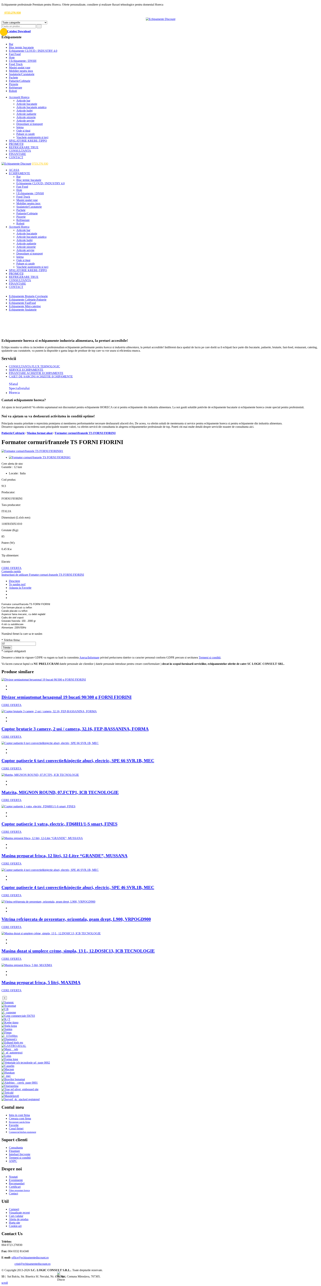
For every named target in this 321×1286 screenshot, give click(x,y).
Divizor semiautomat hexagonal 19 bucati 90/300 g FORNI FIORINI (66, 697)
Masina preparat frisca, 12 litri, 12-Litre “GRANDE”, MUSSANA (64, 855)
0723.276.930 (12, 12)
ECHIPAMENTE (19, 173)
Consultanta (16, 1147)
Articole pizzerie (26, 117)
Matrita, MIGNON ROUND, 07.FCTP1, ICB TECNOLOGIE (60, 792)
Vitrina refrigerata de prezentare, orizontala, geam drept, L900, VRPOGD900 (76, 919)
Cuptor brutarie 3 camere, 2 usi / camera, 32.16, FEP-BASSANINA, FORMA (75, 728)
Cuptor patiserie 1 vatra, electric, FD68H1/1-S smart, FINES (59, 824)
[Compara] (10, 597)
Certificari (15, 1186)
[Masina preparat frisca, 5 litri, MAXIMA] (26, 965)
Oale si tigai (23, 130)
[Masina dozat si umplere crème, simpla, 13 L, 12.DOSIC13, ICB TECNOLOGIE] (51, 933)
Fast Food (15, 54)
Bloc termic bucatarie (21, 47)
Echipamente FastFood (22, 302)
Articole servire (25, 120)
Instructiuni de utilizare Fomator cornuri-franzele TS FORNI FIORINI (42, 574)
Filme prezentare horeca (19, 1190)
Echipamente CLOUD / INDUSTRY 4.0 (33, 50)
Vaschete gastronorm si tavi (32, 137)
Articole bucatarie (26, 103)
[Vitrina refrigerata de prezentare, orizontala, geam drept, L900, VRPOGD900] (48, 901)
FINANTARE (17, 154)
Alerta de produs (18, 1219)
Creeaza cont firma (20, 1118)
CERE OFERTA (11, 568)
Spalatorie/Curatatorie (21, 74)
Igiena (20, 127)
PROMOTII (16, 144)
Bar (11, 44)
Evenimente (16, 1180)
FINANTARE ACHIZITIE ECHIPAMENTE (36, 373)
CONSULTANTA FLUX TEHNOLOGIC (34, 366)
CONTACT (16, 157)
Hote (12, 57)
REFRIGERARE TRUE (23, 147)
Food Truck (16, 64)
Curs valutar (16, 1215)
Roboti (13, 90)
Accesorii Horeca (19, 97)
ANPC (13, 1161)
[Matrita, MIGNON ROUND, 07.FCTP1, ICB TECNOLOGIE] (40, 774)
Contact (13, 1193)
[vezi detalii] (10, 689)
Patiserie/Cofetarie (19, 80)
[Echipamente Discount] (160, 19)
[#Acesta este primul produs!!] (10, 591)
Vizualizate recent (19, 1212)
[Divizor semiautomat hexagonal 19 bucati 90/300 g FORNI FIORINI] (43, 679)
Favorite (14, 1125)
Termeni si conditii (210, 657)
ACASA (14, 170)
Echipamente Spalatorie (23, 309)
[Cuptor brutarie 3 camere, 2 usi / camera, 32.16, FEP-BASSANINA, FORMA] (49, 711)
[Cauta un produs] (39, 26)
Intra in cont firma (19, 1115)
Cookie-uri (15, 1226)
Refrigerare (15, 87)
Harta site (14, 1222)
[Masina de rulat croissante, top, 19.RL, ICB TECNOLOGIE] (10, 594)
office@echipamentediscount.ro (30, 1257)
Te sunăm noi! (17, 584)
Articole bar (23, 100)
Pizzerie (13, 84)
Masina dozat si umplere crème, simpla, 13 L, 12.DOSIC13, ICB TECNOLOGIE (78, 950)
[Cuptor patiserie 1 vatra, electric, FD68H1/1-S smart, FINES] (38, 806)
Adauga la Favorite (20, 587)
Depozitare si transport (29, 123)
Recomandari (17, 1183)
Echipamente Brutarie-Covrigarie (28, 296)
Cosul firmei (16, 1128)
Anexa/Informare (89, 657)
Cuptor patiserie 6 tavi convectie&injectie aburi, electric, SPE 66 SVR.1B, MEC (77, 760)
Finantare (14, 1151)
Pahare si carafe (25, 134)
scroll (4, 1282)
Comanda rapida (11, 571)
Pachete (13, 77)
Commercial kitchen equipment (22, 1132)
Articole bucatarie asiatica (31, 107)
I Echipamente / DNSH (22, 60)
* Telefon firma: (10, 640)
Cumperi (14, 1209)
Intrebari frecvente (19, 1154)
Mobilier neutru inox (21, 70)
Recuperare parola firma (19, 1122)
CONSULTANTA (20, 150)
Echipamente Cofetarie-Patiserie (27, 299)
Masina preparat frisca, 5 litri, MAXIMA (40, 982)
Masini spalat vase (19, 67)
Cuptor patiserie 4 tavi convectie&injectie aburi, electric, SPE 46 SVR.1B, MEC (77, 887)
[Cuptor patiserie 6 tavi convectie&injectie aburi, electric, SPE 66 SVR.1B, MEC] (50, 743)
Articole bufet (24, 110)
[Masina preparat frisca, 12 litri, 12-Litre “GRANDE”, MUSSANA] (42, 838)
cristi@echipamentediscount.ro (32, 1263)
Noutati (13, 1176)
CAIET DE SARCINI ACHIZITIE (41, 376)
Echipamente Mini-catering (25, 306)
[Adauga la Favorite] (10, 685)
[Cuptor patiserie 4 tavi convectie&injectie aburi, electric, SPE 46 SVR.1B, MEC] (50, 869)
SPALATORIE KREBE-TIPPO (28, 140)
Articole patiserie (26, 113)
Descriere (14, 581)
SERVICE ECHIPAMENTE (26, 369)
